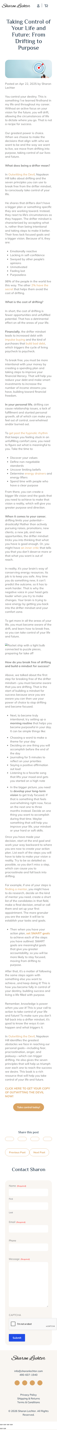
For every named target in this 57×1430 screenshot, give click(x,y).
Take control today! (28, 1107)
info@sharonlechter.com (28, 1371)
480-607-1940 (28, 1374)
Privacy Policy (28, 1394)
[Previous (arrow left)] (1, 1428)
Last (11, 1212)
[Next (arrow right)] (4, 1428)
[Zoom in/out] (11, 1424)
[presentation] (33, 1324)
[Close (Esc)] (1, 1424)
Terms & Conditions (28, 1402)
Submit (17, 1337)
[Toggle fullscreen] (8, 1424)
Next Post (39, 1152)
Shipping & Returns (28, 1398)
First (11, 1199)
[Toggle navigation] (53, 5)
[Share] (4, 1424)
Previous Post (17, 1152)
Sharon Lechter (27, 1411)
